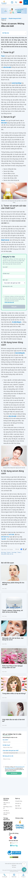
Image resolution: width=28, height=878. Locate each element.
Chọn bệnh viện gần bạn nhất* (11, 750)
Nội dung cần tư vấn (7, 286)
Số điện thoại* (6, 745)
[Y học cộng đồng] (14, 843)
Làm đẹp (14, 552)
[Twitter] (23, 549)
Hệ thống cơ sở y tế (7, 807)
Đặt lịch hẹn (18, 808)
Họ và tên (5, 267)
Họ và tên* (5, 739)
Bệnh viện (5, 280)
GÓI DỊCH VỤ (5, 537)
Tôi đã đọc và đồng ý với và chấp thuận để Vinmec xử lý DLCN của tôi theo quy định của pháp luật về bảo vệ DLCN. (14, 768)
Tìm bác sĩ (6, 810)
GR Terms (14, 867)
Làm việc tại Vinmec (6, 813)
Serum (8, 552)
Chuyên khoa (18, 801)
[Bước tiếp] (14, 845)
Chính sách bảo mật (9, 302)
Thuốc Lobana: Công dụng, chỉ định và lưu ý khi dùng (12, 611)
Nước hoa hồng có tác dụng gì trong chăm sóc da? (12, 666)
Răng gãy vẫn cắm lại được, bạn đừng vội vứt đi (13, 639)
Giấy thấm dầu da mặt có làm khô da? (13, 720)
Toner (19, 552)
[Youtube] (11, 837)
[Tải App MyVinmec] (8, 826)
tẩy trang (3, 552)
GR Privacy (14, 865)
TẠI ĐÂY (3, 539)
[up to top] (24, 864)
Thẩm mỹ (3, 20)
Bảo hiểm (17, 806)
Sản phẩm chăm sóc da (7, 554)
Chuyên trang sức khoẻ (15, 18)
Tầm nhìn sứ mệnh (6, 803)
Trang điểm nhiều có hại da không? (14, 693)
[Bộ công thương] (14, 852)
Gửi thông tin (14, 773)
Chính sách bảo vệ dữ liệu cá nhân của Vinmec (14, 863)
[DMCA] (14, 857)
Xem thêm (4, 588)
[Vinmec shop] (20, 824)
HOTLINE (11, 534)
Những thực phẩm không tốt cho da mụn (13, 583)
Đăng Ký (14, 306)
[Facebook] (21, 549)
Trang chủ (4, 18)
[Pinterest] (25, 549)
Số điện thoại (6, 273)
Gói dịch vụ (18, 803)
